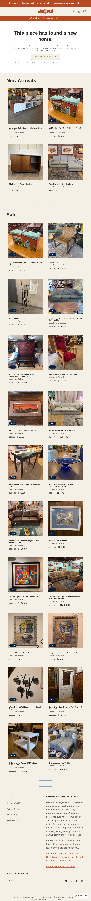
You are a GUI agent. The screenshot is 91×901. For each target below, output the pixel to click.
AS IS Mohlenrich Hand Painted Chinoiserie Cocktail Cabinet (21, 375)
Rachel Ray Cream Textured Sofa (62, 430)
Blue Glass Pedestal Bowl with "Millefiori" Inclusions (61, 485)
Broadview (56, 62)
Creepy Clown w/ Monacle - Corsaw (23, 653)
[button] (5, 11)
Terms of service (55, 899)
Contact (10, 797)
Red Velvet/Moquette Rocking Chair (63, 374)
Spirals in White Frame (58, 541)
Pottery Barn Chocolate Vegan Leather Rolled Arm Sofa (24, 542)
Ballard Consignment (28, 897)
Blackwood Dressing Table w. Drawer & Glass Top (24, 485)
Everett (50, 62)
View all (46, 200)
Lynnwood (65, 62)
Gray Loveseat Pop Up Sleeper (61, 763)
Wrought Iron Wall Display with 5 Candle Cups (25, 708)
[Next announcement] (86, 3)
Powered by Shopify (43, 897)
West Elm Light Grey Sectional (61, 184)
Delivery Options (14, 809)
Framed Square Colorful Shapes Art (23, 597)
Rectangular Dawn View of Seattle (22, 430)
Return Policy (12, 815)
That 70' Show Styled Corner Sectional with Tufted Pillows (64, 598)
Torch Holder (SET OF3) (18, 318)
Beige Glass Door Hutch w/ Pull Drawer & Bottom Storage (65, 708)
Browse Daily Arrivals (45, 57)
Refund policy (59, 897)
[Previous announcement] (4, 3)
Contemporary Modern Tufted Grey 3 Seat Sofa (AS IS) (65, 319)
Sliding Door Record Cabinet (20, 184)
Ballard (45, 62)
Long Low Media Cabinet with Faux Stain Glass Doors (25, 129)
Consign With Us (14, 803)
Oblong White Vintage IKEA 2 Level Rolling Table (23, 764)
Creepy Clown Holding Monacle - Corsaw (65, 653)
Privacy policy (71, 897)
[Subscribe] (50, 880)
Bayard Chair (54, 262)
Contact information (39, 899)
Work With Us (12, 820)
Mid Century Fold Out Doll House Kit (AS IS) (65, 129)
